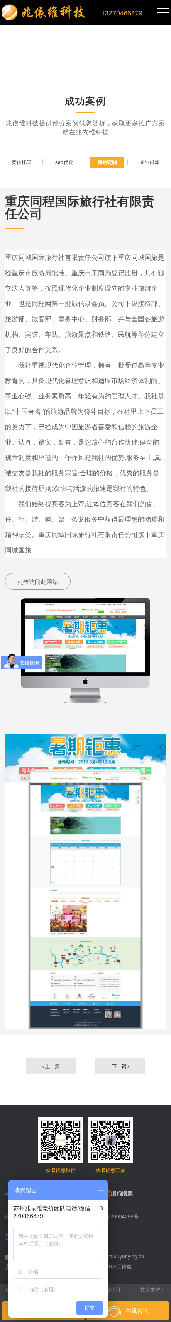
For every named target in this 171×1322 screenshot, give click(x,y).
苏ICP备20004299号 (115, 1216)
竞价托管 (22, 161)
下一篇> (120, 1065)
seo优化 (64, 161)
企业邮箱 (150, 161)
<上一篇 (51, 1065)
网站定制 (107, 162)
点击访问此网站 (37, 581)
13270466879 (121, 12)
